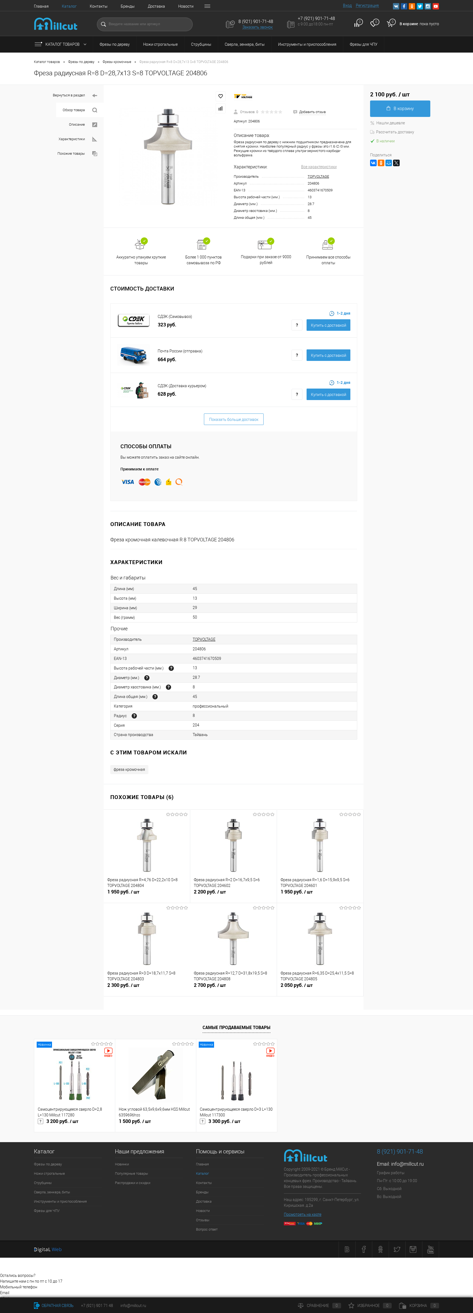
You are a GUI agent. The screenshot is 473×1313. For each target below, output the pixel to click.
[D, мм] (146, 677)
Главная (41, 6)
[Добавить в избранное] (221, 96)
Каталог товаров (62, 44)
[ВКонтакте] (373, 163)
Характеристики (72, 139)
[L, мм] (155, 696)
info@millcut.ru (407, 1164)
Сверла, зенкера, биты (245, 44)
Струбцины (201, 44)
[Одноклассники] (381, 163)
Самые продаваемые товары (236, 1027)
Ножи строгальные (160, 44)
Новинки (122, 1164)
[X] (396, 163)
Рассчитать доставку (395, 132)
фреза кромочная (129, 769)
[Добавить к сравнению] (221, 108)
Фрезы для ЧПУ (363, 44)
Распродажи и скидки (132, 1183)
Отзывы (202, 1220)
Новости (186, 6)
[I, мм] (171, 668)
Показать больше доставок (233, 419)
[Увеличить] (169, 156)
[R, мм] (134, 716)
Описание (77, 124)
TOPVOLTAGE (318, 176)
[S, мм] (168, 687)
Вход (347, 5)
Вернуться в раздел (69, 95)
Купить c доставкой (328, 325)
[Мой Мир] (388, 163)
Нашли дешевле (390, 123)
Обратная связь (57, 1305)
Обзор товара (74, 110)
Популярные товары (131, 1173)
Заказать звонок (258, 27)
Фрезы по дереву (115, 44)
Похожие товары (71, 153)
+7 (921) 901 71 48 (97, 1305)
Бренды (128, 6)
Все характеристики (319, 167)
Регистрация (367, 5)
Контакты (99, 6)
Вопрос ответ (207, 1229)
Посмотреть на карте (302, 1214)
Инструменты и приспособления (307, 44)
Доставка (156, 6)
